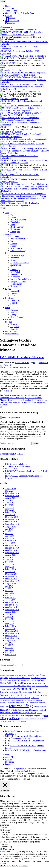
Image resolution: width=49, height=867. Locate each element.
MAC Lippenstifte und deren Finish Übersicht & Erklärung (26, 737)
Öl (11, 267)
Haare (7, 307)
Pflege (7, 253)
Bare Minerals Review (25, 675)
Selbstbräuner (16, 284)
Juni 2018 (9, 560)
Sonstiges (14, 329)
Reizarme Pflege (17, 255)
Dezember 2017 (11, 574)
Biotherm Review (38, 675)
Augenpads (15, 277)
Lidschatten (15, 241)
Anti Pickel (15, 272)
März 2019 (9, 538)
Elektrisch (14, 300)
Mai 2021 (9, 491)
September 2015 (12, 638)
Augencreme (15, 265)
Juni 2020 (9, 503)
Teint (7, 213)
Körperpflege (15, 286)
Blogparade (4, 678)
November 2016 (12, 605)
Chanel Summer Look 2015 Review (18, 680)
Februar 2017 (10, 598)
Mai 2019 (9, 533)
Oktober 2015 (11, 636)
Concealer (14, 236)
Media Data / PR (12, 20)
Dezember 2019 (11, 517)
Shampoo (14, 310)
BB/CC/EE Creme (18, 220)
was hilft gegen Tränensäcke (27, 718)
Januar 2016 (10, 628)
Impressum (9, 762)
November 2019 (12, 519)
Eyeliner (13, 243)
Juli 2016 (9, 614)
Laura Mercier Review (18, 695)
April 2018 (9, 564)
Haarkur (13, 312)
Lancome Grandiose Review (26, 400)
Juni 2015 (9, 645)
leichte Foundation (37, 694)
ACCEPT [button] (28, 779)
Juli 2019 (9, 529)
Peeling (13, 305)
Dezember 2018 (11, 545)
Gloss (12, 296)
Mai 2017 (9, 590)
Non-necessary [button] (6, 846)
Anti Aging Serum (12, 675)
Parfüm (8, 319)
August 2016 (10, 612)
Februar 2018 (10, 569)
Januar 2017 (10, 600)
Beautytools (15, 258)
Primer (13, 217)
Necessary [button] (4, 827)
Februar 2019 (10, 541)
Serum (13, 260)
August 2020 (10, 498)
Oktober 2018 (11, 550)
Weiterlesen (7, 391)
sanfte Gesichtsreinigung (29, 710)
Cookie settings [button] (14, 779)
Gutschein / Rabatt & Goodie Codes (20, 13)
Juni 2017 (9, 588)
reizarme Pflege (21, 706)
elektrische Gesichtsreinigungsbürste (20, 686)
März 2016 (9, 624)
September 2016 (12, 609)
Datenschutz (10, 23)
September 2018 (12, 552)
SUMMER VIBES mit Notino (17, 466)
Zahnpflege (15, 269)
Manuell (13, 303)
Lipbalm (13, 293)
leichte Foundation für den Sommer (11, 698)
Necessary (7, 830)
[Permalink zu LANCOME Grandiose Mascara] (14, 367)
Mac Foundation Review (21, 702)
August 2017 (10, 583)
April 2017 (9, 593)
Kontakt (8, 15)
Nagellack (14, 326)
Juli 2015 (9, 643)
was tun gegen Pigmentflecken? (17, 721)
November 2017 (12, 576)
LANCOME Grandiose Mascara (22, 357)
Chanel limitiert (35, 678)
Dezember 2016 (11, 602)
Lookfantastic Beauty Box (18, 700)
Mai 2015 (9, 647)
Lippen (8, 288)
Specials (8, 322)
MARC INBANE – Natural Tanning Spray (28, 750)
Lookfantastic (26, 698)
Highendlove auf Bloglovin (11, 454)
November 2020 (12, 493)
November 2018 (12, 548)
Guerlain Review (27, 692)
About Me (9, 8)
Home (7, 6)
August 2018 (10, 555)
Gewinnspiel (22, 688)
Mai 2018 (9, 562)
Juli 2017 (9, 586)
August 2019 (10, 526)
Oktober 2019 (11, 522)
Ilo (34, 362)
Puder (12, 224)
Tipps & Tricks (11, 11)
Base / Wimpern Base (19, 239)
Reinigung (9, 298)
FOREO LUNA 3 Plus (14, 469)
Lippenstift (14, 291)
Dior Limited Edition (35, 683)
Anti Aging (3, 675)
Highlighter (15, 229)
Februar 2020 (10, 512)
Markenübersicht (12, 334)
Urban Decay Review (13, 715)
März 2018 (9, 567)
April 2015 (9, 650)
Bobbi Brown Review (15, 678)
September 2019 (12, 524)
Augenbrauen (16, 248)
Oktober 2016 (11, 607)
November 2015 (12, 633)
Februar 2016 (10, 626)
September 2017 (12, 581)
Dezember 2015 (11, 631)
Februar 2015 (10, 655)
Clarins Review (21, 683)
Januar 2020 (10, 514)
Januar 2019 (10, 543)
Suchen (3, 443)
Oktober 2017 (11, 579)
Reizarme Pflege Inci (40, 706)
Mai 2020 (9, 505)
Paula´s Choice (34, 702)
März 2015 (9, 652)
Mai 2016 (9, 619)
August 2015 (10, 640)
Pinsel (12, 215)
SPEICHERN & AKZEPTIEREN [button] (14, 866)
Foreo (33, 686)
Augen (8, 234)
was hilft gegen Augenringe (32, 715)
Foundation (15, 222)
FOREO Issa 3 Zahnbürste (16, 464)
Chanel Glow (26, 678)
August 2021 (10, 488)
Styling (13, 315)
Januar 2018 (10, 571)
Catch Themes (29, 771)
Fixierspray (15, 231)
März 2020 (9, 510)
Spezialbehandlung (18, 250)
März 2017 (9, 595)
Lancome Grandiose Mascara (12, 398)
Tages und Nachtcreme (19, 262)
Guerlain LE (16, 692)
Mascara (13, 246)
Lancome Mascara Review (19, 402)
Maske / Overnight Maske (21, 279)
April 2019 (9, 536)
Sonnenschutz (16, 274)
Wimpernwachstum (18, 281)
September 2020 (12, 495)
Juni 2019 (9, 531)
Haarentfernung (16, 317)
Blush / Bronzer (17, 227)
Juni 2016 (9, 617)
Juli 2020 (9, 500)
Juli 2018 (9, 557)
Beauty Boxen (11, 331)
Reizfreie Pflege (9, 709)
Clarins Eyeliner (34, 680)
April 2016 (9, 621)
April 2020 (9, 507)
